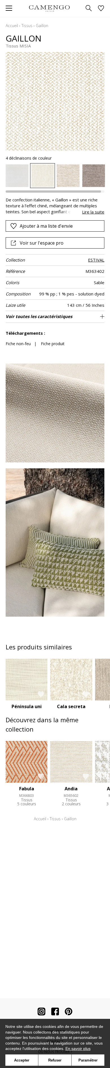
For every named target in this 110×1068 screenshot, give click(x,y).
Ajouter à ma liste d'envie (46, 226)
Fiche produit (53, 343)
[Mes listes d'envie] (101, 8)
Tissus (26, 25)
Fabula (26, 789)
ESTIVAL (96, 260)
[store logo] (49, 8)
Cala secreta (71, 706)
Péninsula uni (27, 706)
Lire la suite (93, 212)
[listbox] (55, 175)
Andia (71, 789)
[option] (17, 175)
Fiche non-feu (18, 343)
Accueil (12, 25)
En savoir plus (78, 1048)
